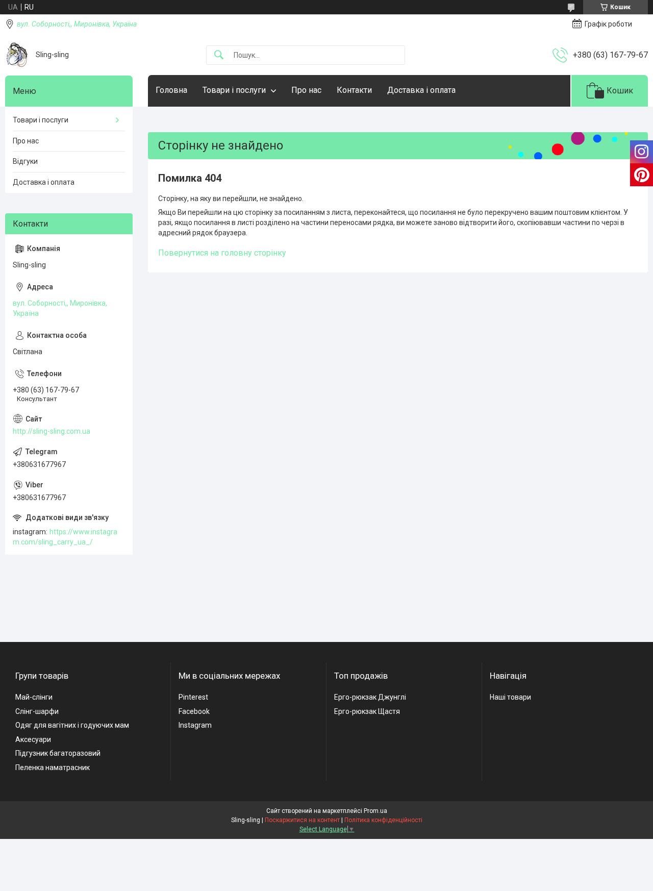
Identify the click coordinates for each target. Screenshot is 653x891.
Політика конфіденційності (383, 820)
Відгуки (25, 161)
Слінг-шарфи (37, 711)
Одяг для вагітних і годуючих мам (72, 725)
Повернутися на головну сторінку (222, 253)
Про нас (306, 90)
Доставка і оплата (421, 90)
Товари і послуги (234, 90)
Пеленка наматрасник (52, 767)
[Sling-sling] (16, 54)
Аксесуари (33, 739)
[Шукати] (219, 55)
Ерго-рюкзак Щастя (367, 711)
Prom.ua (375, 810)
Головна (171, 90)
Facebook (194, 711)
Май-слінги (34, 697)
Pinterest (193, 697)
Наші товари (510, 697)
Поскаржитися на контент (302, 820)
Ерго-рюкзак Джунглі (370, 697)
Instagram (195, 725)
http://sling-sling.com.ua (51, 431)
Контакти (354, 90)
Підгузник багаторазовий (58, 753)
